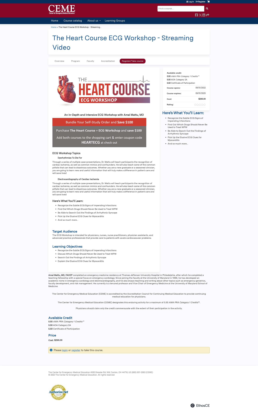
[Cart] (208, 3)
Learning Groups (115, 20)
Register (201, 2)
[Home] (61, 9)
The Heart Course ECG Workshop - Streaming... (80, 27)
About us (92, 20)
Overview (59, 61)
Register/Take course (132, 61)
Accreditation (108, 61)
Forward (207, 14)
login (65, 350)
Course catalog (73, 20)
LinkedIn (203, 14)
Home (54, 20)
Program (75, 61)
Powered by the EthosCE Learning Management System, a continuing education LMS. (200, 405)
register (75, 350)
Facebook (196, 14)
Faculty (90, 61)
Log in (191, 2)
